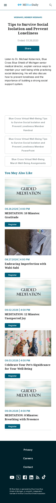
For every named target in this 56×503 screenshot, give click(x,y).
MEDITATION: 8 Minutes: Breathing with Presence (22, 417)
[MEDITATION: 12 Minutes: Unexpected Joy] (28, 293)
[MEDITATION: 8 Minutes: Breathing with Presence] (28, 394)
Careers (28, 458)
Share (28, 48)
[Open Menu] (5, 5)
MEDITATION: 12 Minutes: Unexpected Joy (22, 316)
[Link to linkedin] (31, 478)
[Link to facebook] (24, 478)
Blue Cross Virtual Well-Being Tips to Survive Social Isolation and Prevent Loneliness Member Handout (28, 124)
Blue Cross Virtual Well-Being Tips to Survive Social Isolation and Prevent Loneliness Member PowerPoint (28, 144)
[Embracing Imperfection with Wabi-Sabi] (28, 242)
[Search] (51, 5)
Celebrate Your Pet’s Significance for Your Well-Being (27, 366)
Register (12, 224)
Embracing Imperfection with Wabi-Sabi (25, 265)
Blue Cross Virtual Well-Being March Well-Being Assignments (28, 161)
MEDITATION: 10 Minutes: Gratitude (22, 215)
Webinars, (19, 17)
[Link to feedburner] (37, 478)
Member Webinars (33, 17)
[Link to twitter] (18, 478)
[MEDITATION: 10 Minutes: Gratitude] (28, 192)
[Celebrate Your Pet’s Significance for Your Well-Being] (28, 343)
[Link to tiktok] (44, 478)
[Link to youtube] (12, 478)
